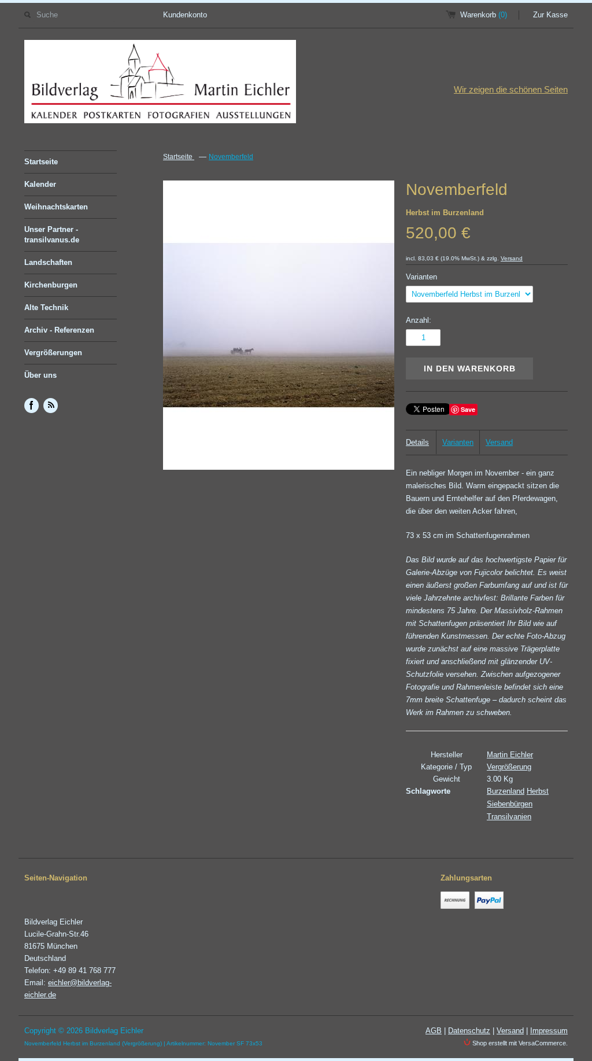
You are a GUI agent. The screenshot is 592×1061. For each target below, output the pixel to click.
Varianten (421, 276)
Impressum (549, 1030)
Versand (512, 258)
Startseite (41, 161)
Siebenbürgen (509, 804)
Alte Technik (46, 307)
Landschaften (48, 262)
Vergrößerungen (53, 352)
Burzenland (505, 791)
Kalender (40, 184)
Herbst (538, 791)
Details (417, 442)
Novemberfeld (231, 157)
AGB (434, 1030)
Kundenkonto (185, 14)
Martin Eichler (510, 754)
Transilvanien (509, 816)
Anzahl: (418, 320)
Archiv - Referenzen (59, 330)
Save (468, 409)
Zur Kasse (550, 14)
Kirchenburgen (50, 285)
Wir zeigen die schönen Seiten (511, 89)
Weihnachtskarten (56, 206)
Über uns (40, 375)
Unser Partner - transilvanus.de (51, 234)
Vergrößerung (509, 766)
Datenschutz (469, 1030)
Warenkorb (483, 14)
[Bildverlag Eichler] (160, 83)
